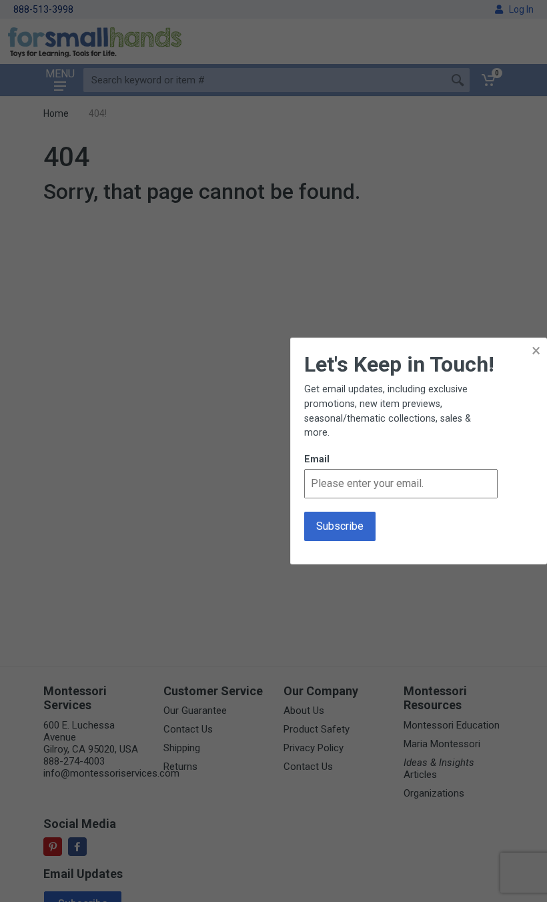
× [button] (536, 350)
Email (317, 459)
